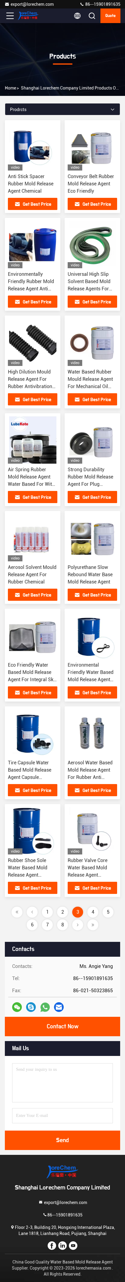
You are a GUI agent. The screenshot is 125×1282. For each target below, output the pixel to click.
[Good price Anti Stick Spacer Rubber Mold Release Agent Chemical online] (32, 147)
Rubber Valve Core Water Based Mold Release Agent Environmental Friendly (87, 874)
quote (110, 16)
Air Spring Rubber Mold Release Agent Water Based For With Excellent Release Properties (31, 484)
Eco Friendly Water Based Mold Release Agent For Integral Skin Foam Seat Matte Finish (32, 679)
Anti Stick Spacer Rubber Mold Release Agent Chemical (30, 184)
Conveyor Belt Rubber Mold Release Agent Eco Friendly (91, 184)
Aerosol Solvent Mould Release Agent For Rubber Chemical (32, 574)
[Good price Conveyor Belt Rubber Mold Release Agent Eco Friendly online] (92, 147)
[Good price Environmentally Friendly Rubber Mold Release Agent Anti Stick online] (32, 244)
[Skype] (31, 1007)
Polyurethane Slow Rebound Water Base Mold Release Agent (90, 574)
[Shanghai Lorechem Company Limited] (30, 15)
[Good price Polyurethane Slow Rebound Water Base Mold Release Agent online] (92, 537)
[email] (59, 1007)
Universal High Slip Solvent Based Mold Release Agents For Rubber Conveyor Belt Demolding (91, 288)
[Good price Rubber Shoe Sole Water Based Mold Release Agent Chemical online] (32, 830)
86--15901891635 (102, 4)
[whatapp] (45, 1007)
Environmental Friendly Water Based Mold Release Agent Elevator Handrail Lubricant (90, 679)
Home (10, 88)
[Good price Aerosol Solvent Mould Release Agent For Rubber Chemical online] (32, 537)
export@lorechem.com (32, 4)
